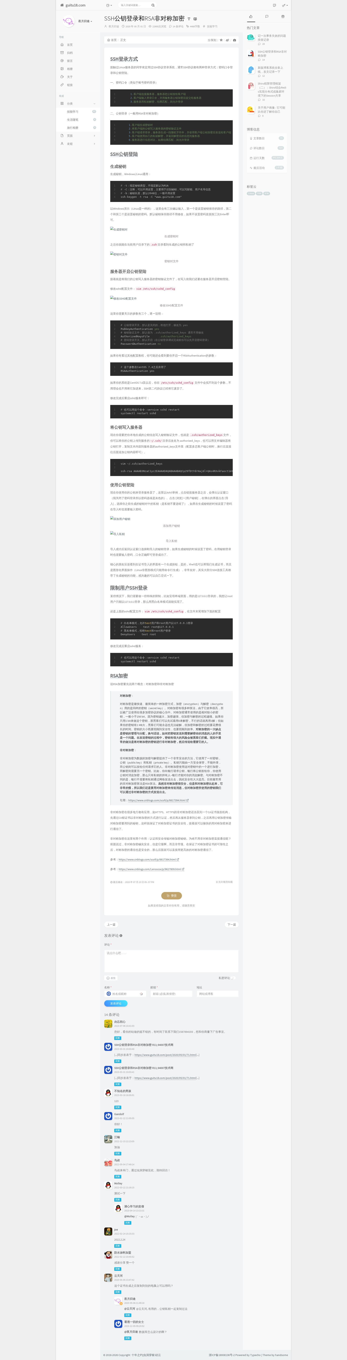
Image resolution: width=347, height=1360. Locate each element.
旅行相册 (81, 127)
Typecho (255, 1355)
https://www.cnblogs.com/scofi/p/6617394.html (157, 800)
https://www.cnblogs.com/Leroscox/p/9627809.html (150, 869)
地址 (199, 987)
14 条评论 (178, 26)
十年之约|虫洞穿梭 (143, 1355)
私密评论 (224, 978)
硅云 (158, 1355)
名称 (108, 987)
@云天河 (129, 1308)
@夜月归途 (131, 1331)
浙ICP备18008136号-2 (222, 1355)
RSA (267, 193)
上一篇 (111, 924)
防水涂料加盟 (122, 1252)
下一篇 (232, 924)
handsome (281, 1355)
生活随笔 (81, 119)
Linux (251, 193)
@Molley (129, 1216)
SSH (259, 193)
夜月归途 (114, 26)
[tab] (251, 16)
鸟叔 (117, 1160)
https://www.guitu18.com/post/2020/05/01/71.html (165, 1055)
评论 (108, 944)
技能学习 (81, 111)
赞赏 (173, 895)
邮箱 (154, 987)
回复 (117, 1038)
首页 (114, 40)
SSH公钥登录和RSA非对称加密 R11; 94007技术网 (143, 1045)
